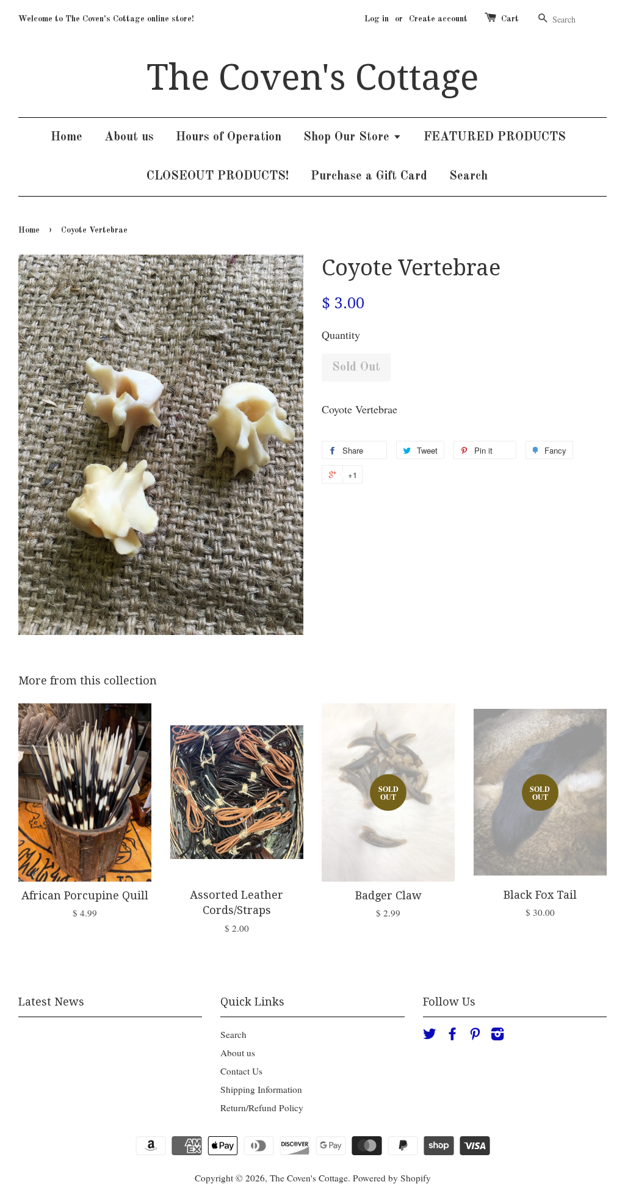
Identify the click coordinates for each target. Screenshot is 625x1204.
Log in (376, 19)
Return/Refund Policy (261, 1107)
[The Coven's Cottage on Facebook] (452, 1035)
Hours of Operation (228, 137)
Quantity (341, 334)
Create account (438, 19)
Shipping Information (261, 1089)
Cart (510, 19)
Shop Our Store (348, 137)
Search (468, 176)
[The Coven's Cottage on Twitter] (429, 1035)
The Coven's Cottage (312, 77)
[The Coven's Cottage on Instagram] (497, 1035)
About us (129, 137)
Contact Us (241, 1071)
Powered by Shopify (392, 1178)
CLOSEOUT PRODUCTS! (217, 176)
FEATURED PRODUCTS (495, 137)
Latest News (51, 1001)
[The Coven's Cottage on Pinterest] (475, 1035)
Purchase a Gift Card (369, 176)
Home (66, 137)
